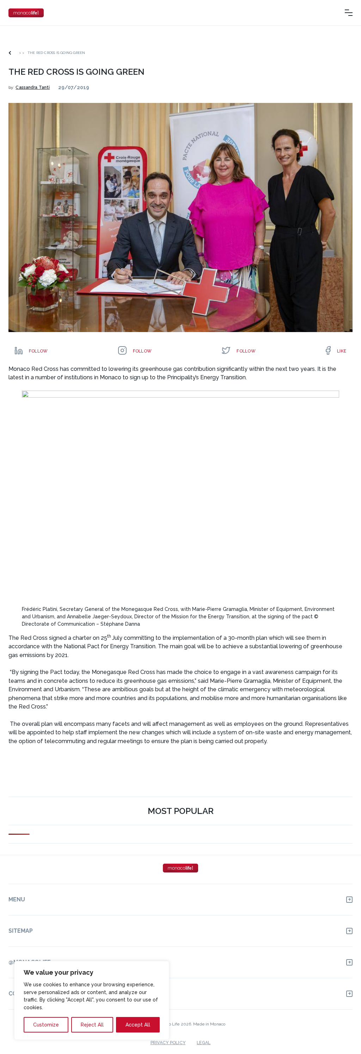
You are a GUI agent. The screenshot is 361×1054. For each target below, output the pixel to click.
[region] (91, 1000)
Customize (46, 1025)
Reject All (92, 1025)
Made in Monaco (209, 1024)
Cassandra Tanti (33, 87)
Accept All (138, 1025)
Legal (203, 1042)
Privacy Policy (168, 1042)
